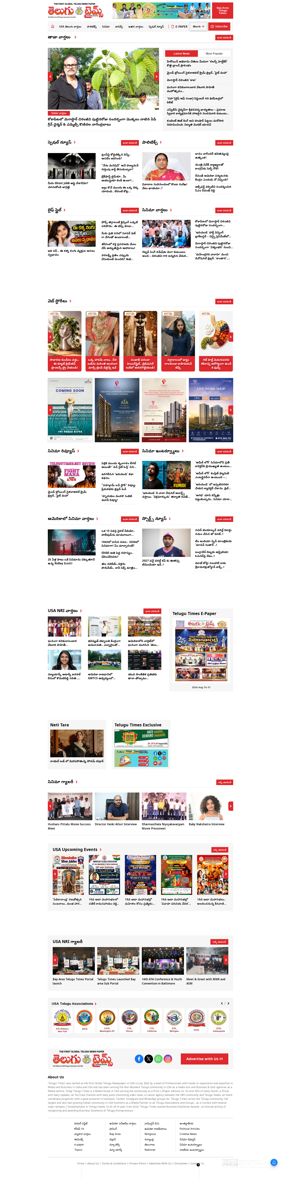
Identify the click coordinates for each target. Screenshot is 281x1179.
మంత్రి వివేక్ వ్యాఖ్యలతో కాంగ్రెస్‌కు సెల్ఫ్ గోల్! (209, 167)
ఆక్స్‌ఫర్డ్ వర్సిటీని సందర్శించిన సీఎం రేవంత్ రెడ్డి (213, 189)
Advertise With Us (160, 1164)
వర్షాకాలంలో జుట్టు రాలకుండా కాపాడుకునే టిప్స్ (178, 341)
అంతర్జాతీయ (186, 1124)
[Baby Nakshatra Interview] (211, 806)
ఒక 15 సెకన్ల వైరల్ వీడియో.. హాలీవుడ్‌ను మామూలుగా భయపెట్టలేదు (118, 535)
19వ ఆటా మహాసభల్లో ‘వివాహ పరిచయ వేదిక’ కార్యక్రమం (176, 880)
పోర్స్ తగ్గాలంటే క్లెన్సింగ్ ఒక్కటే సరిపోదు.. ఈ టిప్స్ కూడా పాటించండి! (119, 226)
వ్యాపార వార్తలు (82, 1134)
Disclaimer (181, 1164)
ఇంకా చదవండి (224, 37)
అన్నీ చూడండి (224, 782)
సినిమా (106, 27)
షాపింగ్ (113, 1129)
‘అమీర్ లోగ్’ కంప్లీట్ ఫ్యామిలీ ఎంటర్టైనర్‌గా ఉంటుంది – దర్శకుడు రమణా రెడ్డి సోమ (212, 477)
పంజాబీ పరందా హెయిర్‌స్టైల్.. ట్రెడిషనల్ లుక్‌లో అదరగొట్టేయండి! (140, 341)
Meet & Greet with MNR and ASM (207, 966)
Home (52, 26)
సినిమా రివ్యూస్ (187, 1140)
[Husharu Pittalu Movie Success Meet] (70, 806)
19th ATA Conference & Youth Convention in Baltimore (163, 966)
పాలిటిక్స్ (92, 27)
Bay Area (114, 1134)
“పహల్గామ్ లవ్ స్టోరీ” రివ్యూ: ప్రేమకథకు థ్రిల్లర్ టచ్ (118, 487)
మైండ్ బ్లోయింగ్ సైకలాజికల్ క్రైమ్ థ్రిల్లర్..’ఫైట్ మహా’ (197, 73)
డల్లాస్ (112, 1140)
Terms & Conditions (114, 1164)
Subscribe (221, 27)
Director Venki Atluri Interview (116, 825)
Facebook (139, 1059)
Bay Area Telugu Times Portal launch (74, 966)
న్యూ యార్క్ (115, 1150)
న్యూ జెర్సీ (114, 1145)
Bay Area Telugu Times (222, 10)
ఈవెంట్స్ (78, 1140)
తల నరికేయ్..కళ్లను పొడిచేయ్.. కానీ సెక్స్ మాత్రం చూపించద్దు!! (118, 568)
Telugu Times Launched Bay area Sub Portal (118, 966)
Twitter (148, 1059)
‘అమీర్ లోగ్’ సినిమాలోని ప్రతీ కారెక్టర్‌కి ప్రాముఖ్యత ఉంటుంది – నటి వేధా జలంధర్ (213, 466)
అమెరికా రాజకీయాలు (156, 1129)
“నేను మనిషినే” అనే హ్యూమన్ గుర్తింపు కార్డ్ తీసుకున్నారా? (120, 168)
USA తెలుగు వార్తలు (70, 27)
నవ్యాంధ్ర (149, 1140)
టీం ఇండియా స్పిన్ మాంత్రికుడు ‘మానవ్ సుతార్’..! (213, 543)
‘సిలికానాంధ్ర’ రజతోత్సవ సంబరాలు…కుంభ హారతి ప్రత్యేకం (68, 880)
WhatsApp (158, 1059)
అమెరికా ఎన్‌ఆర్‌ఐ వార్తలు (122, 1124)
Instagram (168, 1059)
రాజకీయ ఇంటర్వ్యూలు (192, 1150)
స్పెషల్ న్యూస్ (156, 27)
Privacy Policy (137, 1164)
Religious (150, 1134)
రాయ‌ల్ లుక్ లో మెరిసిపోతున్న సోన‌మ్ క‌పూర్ (77, 761)
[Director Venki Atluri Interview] (117, 806)
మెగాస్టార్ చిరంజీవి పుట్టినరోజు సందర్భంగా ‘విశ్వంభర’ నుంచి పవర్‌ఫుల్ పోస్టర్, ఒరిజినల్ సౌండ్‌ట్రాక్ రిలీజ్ (213, 249)
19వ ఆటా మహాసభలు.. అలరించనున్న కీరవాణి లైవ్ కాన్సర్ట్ (212, 880)
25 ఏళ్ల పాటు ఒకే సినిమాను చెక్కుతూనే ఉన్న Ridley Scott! (71, 562)
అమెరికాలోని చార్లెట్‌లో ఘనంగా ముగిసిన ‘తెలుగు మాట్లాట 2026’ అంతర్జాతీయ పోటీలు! (143, 647)
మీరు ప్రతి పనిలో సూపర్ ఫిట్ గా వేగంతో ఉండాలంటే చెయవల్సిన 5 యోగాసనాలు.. (118, 237)
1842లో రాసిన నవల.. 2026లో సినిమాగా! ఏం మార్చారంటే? (120, 544)
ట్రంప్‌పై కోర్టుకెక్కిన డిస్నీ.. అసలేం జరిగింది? (116, 157)
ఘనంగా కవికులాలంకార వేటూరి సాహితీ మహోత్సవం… (62, 645)
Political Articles (190, 1129)
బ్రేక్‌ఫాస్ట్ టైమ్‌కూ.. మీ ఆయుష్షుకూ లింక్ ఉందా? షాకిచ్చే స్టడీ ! (116, 181)
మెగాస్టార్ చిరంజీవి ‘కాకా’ (181, 80)
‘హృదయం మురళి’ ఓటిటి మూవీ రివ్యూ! (116, 498)
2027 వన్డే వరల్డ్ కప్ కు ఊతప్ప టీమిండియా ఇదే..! (161, 563)
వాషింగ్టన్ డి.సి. (152, 1124)
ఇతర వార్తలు (135, 27)
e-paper (79, 1145)
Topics (78, 1150)
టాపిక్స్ (119, 27)
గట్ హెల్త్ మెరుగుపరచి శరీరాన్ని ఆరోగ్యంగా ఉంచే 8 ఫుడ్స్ (216, 341)
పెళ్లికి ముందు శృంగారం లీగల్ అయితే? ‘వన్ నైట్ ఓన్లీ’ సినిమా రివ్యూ (119, 467)
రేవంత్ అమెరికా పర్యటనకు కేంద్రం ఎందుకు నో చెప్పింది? (211, 178)
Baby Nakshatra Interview (206, 825)
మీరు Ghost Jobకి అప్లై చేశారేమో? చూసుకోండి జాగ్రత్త (68, 185)
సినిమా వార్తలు (58, 113)
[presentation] (50, 76)
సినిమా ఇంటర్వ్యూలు (191, 1145)
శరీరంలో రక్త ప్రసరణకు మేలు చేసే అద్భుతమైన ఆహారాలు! (118, 246)
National (150, 1150)
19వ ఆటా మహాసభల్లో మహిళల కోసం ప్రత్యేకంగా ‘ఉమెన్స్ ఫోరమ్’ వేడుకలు (140, 880)
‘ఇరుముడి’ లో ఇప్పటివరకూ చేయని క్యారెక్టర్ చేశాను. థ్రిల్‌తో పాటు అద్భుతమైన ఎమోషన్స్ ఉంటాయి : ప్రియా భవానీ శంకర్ (213, 490)
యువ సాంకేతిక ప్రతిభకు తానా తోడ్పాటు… (142, 676)
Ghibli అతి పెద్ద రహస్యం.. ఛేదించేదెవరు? (117, 555)
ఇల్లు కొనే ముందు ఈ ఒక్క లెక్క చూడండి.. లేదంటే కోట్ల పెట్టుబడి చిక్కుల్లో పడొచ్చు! (119, 192)
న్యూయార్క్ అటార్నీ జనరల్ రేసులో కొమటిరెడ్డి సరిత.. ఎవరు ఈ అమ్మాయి (64, 678)
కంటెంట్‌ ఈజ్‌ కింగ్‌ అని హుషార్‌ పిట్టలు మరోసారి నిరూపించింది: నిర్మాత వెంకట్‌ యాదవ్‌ (195, 123)
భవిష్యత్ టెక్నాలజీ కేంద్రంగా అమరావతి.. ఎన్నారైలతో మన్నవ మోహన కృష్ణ (104, 645)
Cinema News (188, 1134)
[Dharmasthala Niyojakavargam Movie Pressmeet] (164, 806)
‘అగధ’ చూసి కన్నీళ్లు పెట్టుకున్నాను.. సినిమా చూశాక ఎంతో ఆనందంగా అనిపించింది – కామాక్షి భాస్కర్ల (213, 501)
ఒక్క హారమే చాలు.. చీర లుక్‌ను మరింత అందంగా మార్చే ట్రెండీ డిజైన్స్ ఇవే (102, 341)
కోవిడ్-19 (79, 1129)
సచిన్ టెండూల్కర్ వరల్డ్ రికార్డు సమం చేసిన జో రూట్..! (213, 532)
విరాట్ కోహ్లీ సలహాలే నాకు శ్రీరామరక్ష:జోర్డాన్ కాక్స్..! (210, 565)
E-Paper (181, 27)
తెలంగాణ (150, 1145)
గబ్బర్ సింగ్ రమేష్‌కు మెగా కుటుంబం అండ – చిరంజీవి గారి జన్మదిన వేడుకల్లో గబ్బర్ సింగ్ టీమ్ (165, 256)
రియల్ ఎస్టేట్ (80, 1124)
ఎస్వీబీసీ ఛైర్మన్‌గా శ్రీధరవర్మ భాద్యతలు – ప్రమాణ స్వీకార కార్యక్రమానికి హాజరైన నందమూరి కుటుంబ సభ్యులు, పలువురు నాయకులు (197, 114)
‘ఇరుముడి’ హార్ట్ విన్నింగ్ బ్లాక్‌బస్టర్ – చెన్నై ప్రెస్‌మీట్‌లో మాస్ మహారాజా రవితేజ (212, 237)
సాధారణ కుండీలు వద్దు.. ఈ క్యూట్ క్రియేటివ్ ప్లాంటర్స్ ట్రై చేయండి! (64, 341)
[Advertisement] (140, 283)
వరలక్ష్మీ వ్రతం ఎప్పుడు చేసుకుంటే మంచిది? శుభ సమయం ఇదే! (116, 259)
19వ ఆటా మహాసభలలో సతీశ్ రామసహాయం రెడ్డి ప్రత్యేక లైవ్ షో (104, 880)
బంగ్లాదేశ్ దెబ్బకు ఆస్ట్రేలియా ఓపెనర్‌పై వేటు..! (211, 554)
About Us (93, 1164)
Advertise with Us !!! (204, 1059)
